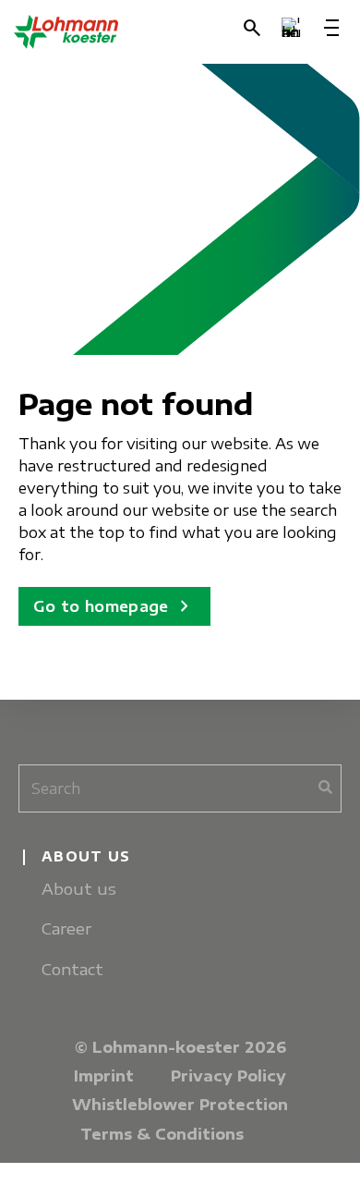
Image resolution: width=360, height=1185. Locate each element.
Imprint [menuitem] (104, 1076)
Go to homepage (114, 606)
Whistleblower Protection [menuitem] (180, 1104)
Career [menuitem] (66, 928)
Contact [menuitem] (72, 969)
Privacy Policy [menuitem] (228, 1076)
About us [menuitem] (79, 888)
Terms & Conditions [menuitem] (162, 1134)
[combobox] (180, 788)
